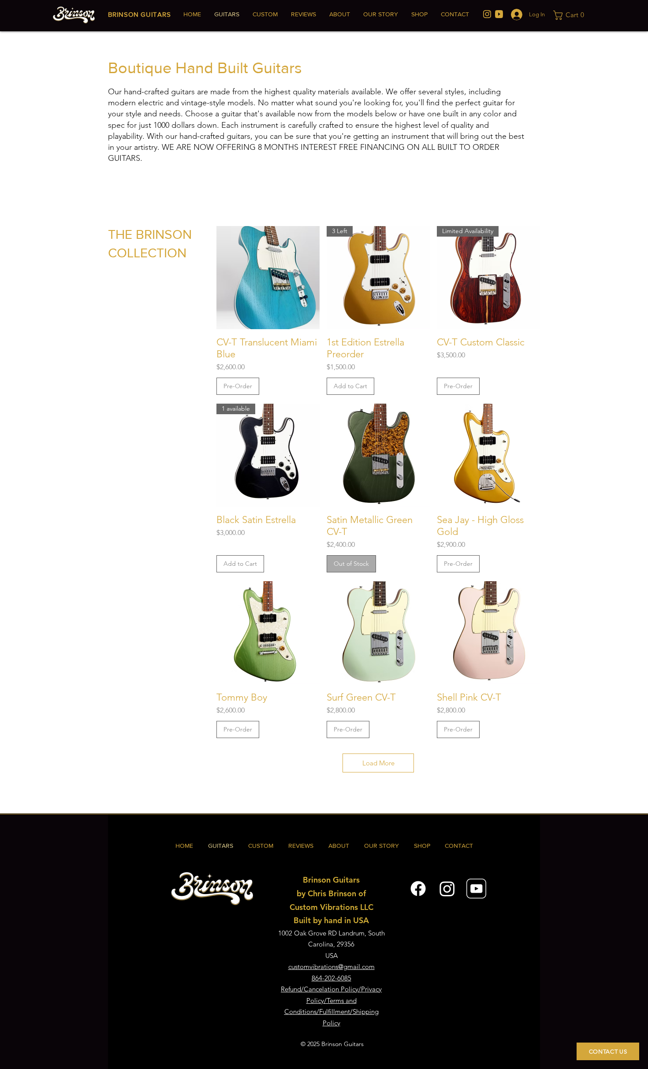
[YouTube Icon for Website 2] (476, 888)
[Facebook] (418, 888)
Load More (378, 763)
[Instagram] (447, 888)
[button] (570, 15)
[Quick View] (268, 277)
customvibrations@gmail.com (331, 966)
